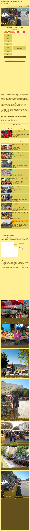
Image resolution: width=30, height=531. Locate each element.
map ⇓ (7, 61)
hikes (15, 1)
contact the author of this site (10, 265)
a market (5, 23)
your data (21, 243)
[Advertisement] (15, 79)
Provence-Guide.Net (18, 9)
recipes (10, 1)
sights (20, 1)
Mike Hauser (8, 341)
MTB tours (4, 4)
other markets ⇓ (13, 61)
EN (28, 6)
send (21, 248)
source (21, 314)
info (20, 6)
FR (23, 6)
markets (4, 1)
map (17, 100)
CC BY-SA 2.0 (4, 315)
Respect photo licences (6, 12)
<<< (15, 6)
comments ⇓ (21, 61)
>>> (18, 6)
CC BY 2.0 (22, 341)
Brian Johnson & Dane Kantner (12, 314)
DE (26, 6)
